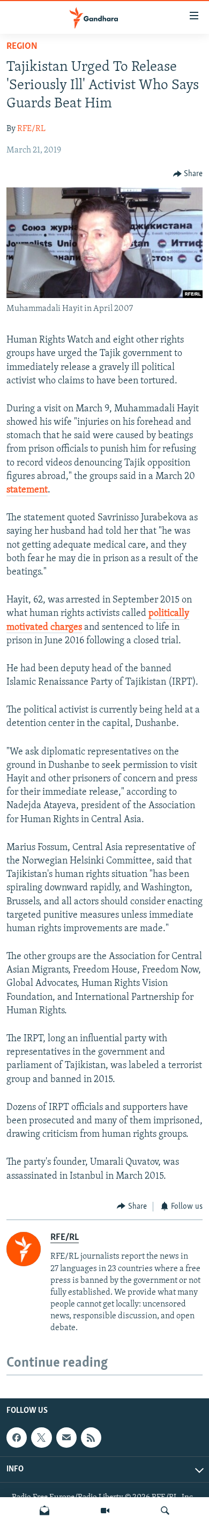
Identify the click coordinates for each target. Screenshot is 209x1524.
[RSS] (91, 1437)
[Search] (165, 1510)
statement (27, 490)
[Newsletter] (44, 1510)
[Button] (188, 174)
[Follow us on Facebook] (16, 1437)
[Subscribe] (66, 1437)
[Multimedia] (105, 1510)
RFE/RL (31, 129)
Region (22, 47)
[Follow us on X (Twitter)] (41, 1437)
